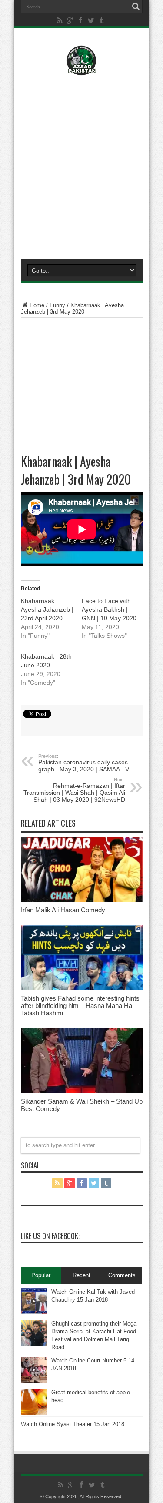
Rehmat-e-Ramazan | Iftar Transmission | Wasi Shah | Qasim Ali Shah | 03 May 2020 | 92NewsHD (74, 790)
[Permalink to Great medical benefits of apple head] (34, 1412)
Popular (40, 1275)
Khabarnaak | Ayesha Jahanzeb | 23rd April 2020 (47, 609)
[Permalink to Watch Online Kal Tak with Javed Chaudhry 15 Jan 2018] (34, 1312)
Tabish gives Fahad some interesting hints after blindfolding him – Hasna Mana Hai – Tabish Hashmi (80, 1005)
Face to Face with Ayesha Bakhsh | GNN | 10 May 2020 (109, 609)
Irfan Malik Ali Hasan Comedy (63, 910)
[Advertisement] (81, 165)
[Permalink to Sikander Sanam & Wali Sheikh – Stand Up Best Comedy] (82, 1091)
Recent (81, 1275)
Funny (57, 305)
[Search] (136, 6)
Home (37, 305)
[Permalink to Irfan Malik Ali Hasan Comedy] (82, 900)
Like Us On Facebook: (50, 1236)
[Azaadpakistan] (81, 69)
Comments (122, 1275)
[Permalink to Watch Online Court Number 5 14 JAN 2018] (34, 1381)
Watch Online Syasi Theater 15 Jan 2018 (72, 1424)
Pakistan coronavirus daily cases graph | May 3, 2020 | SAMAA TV (83, 763)
